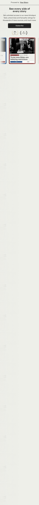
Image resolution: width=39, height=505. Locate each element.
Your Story (24, 2)
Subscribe (20, 26)
